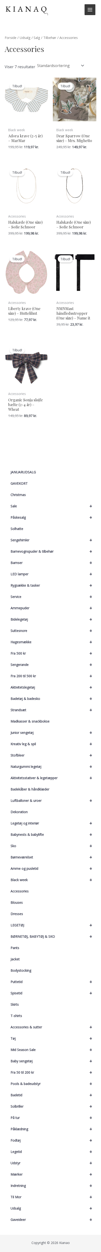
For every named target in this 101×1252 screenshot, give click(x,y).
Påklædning (51, 1129)
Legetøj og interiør (51, 823)
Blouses (17, 902)
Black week (51, 880)
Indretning (51, 1185)
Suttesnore (51, 630)
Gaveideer (51, 1219)
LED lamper (51, 574)
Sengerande (51, 664)
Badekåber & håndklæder (30, 789)
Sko (51, 846)
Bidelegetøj (51, 619)
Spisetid (51, 993)
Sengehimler (51, 540)
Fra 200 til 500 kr (51, 676)
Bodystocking (21, 970)
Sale (51, 506)
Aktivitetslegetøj (51, 687)
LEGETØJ (51, 925)
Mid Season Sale (51, 1049)
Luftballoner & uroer (51, 800)
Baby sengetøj (51, 1061)
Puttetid (51, 982)
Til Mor (51, 1197)
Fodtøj (51, 1140)
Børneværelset (51, 857)
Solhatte (17, 528)
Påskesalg (51, 517)
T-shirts (16, 1015)
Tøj (51, 1038)
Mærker (51, 1174)
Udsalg (51, 1208)
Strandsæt (51, 710)
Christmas (18, 494)
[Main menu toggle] (90, 9)
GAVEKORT (19, 483)
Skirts (15, 1004)
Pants (15, 947)
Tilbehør (49, 37)
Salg (37, 37)
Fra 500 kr (51, 653)
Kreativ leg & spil (51, 744)
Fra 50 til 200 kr (51, 1072)
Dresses (17, 914)
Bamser (51, 562)
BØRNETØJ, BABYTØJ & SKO (51, 936)
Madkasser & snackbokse (30, 721)
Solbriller (51, 1106)
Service (51, 596)
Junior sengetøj (51, 732)
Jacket (15, 959)
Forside (10, 37)
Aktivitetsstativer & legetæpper (51, 778)
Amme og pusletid (51, 868)
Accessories (20, 891)
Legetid (51, 1151)
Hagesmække (51, 642)
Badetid (51, 1095)
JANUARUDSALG (23, 472)
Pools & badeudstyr (51, 1083)
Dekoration (19, 812)
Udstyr (51, 1163)
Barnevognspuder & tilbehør (51, 551)
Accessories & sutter (51, 1027)
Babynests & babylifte (51, 834)
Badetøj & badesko (51, 698)
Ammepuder (51, 608)
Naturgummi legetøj (51, 766)
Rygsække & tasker (51, 585)
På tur (51, 1117)
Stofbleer (51, 755)
